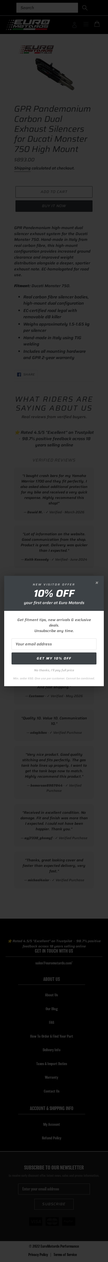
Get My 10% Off (54, 658)
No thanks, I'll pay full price (54, 670)
